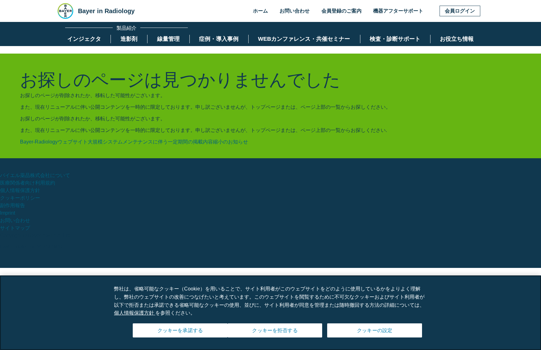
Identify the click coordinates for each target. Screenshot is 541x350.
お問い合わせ (295, 10)
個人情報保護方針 (20, 190)
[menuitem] (84, 39)
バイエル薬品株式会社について (35, 175)
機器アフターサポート (398, 10)
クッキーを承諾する (180, 330)
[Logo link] (65, 11)
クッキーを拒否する (274, 330)
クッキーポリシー (20, 198)
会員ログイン (460, 10)
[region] (270, 312)
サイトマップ (15, 228)
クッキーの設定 (374, 330)
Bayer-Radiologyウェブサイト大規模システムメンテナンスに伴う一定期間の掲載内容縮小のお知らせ (134, 141)
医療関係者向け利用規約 (27, 182)
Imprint (7, 213)
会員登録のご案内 (342, 10)
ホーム (260, 10)
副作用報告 (12, 205)
